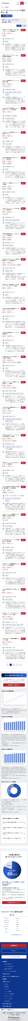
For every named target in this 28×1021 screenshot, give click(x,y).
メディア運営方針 (11, 1014)
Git (21, 446)
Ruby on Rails (12, 393)
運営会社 (18, 1014)
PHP (7, 624)
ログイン (14, 950)
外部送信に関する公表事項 (20, 1012)
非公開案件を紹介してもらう (14, 902)
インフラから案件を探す (9, 966)
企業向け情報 (7, 1001)
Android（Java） (12, 92)
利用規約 (4, 1012)
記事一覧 (6, 984)
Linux (21, 650)
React (10, 624)
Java (7, 92)
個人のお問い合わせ (7, 1003)
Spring (7, 94)
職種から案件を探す (8, 968)
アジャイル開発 (9, 449)
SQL (10, 220)
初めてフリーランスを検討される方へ (11, 976)
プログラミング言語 (8, 996)
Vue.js (18, 393)
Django (7, 270)
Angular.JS (19, 419)
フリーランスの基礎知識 (9, 993)
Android (11, 245)
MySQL (7, 421)
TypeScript (8, 446)
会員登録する (14, 945)
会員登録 (22, 4)
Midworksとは (6, 973)
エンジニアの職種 (7, 991)
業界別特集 (6, 986)
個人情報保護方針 (10, 1012)
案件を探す (18, 4)
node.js (13, 419)
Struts (19, 92)
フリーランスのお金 (8, 998)
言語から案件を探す (8, 964)
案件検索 (5, 961)
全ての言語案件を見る (16, 934)
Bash (14, 650)
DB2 (19, 498)
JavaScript (8, 118)
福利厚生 (5, 979)
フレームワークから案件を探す (10, 971)
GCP (22, 624)
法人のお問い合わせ (7, 1006)
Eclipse (7, 500)
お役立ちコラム (6, 981)
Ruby (7, 393)
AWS (7, 41)
